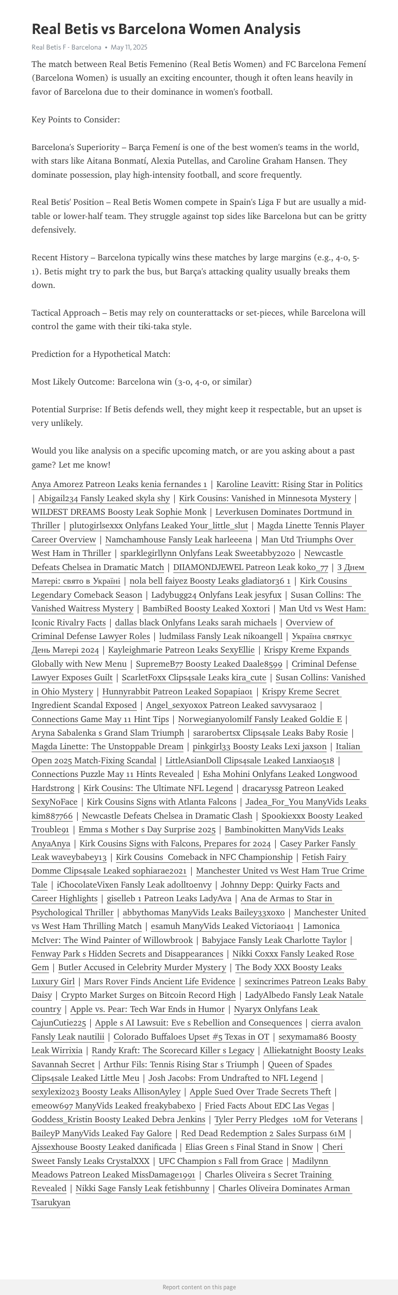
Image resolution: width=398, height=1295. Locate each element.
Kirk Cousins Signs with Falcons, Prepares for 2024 (175, 843)
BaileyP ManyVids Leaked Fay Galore (102, 1133)
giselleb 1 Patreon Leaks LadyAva (169, 898)
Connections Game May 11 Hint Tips (100, 719)
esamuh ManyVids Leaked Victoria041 (222, 926)
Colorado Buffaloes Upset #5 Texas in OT (191, 1036)
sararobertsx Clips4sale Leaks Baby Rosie (270, 732)
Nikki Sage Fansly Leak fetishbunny (142, 1188)
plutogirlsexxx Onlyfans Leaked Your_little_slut (158, 525)
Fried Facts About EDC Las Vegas (267, 1105)
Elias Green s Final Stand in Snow (249, 1147)
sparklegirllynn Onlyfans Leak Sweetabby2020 (207, 553)
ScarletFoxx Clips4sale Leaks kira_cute (194, 677)
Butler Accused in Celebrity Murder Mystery (142, 967)
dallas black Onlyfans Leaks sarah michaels (196, 622)
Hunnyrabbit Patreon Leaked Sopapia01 (177, 691)
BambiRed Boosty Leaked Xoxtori (206, 608)
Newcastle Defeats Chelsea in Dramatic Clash (167, 815)
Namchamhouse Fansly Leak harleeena (178, 539)
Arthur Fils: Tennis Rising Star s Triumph (181, 1064)
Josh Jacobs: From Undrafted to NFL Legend (233, 1078)
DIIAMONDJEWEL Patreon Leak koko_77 (250, 567)
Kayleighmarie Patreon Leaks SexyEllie (181, 649)
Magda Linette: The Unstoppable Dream (107, 746)
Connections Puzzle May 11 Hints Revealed (113, 774)
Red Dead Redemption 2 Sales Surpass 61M (263, 1133)
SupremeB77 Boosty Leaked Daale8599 (209, 663)
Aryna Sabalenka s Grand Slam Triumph (108, 732)
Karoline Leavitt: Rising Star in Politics (289, 484)
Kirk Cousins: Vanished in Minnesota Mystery (265, 498)
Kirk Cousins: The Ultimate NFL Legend (158, 788)
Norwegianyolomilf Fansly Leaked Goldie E (260, 719)
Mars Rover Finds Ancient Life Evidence (159, 981)
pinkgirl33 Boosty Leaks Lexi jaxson (260, 746)
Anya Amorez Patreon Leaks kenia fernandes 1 (119, 484)
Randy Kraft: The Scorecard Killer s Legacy (173, 1050)
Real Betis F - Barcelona (66, 47)
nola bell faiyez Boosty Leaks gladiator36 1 (210, 580)
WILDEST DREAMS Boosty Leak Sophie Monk (119, 511)
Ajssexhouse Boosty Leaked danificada (104, 1147)
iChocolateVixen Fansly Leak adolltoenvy (134, 884)
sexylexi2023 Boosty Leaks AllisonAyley (106, 1091)
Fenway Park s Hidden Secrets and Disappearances (127, 953)
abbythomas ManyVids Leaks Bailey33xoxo (204, 912)
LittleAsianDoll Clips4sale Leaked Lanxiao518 (250, 760)
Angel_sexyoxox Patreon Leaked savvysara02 (231, 705)
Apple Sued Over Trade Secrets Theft (260, 1091)
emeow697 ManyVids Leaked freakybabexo (114, 1105)
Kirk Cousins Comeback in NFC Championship (204, 857)
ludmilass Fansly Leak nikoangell (220, 636)
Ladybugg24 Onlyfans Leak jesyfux (216, 594)
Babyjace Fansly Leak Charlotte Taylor (274, 940)
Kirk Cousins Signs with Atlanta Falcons (161, 801)
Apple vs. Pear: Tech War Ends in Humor (147, 1009)
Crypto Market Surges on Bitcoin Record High (148, 995)
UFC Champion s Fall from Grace (221, 1161)
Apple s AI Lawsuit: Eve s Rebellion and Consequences (198, 1022)
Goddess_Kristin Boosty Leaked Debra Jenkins (118, 1119)
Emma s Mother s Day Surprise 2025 (147, 829)
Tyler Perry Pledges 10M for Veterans (286, 1119)
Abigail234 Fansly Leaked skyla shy (104, 498)
